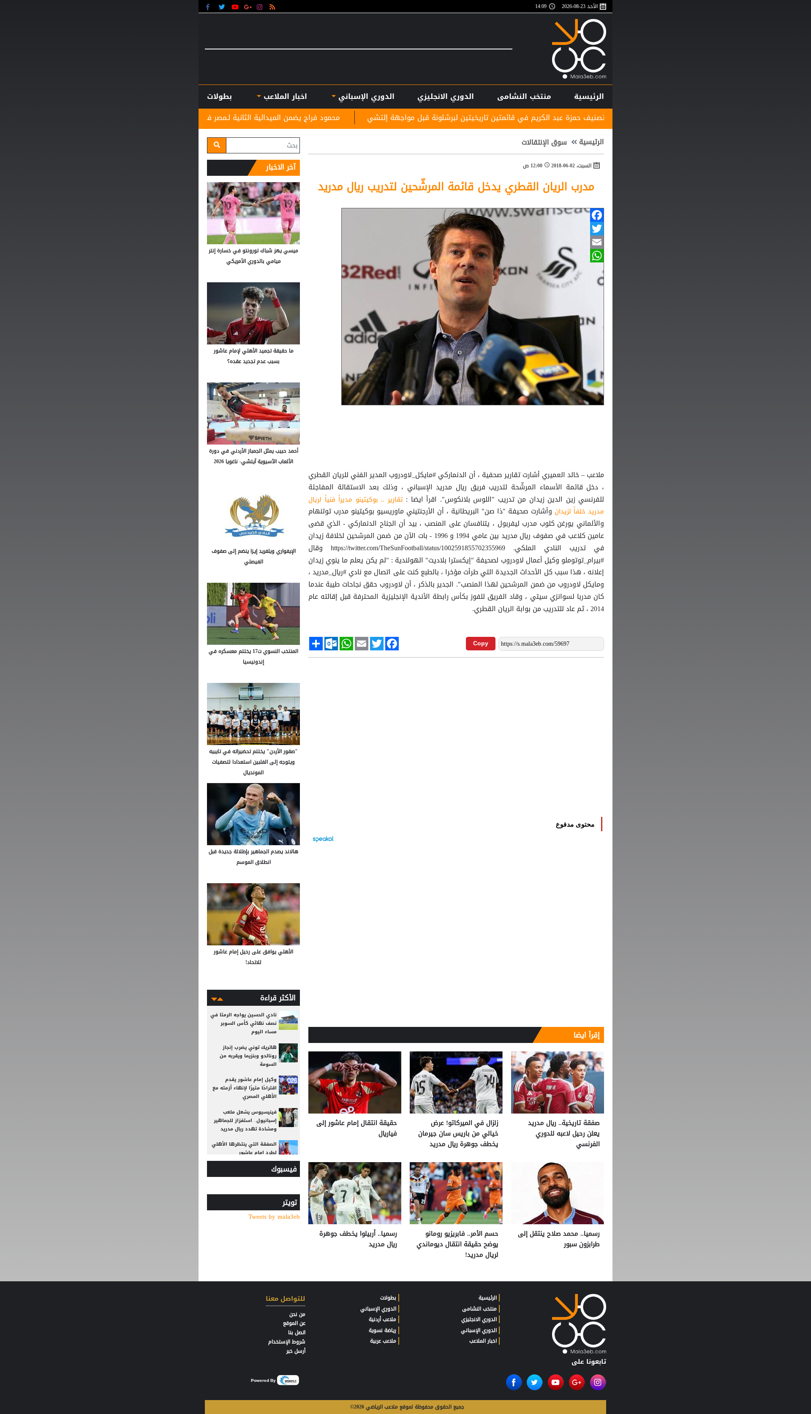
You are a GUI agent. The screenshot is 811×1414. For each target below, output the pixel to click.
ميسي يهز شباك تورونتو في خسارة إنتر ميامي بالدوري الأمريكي (253, 256)
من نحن (297, 1314)
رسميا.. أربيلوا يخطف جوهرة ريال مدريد (358, 1239)
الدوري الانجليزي (445, 96)
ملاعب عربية (383, 1341)
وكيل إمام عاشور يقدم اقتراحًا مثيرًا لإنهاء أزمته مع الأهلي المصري (244, 1088)
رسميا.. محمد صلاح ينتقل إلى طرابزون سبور (559, 1239)
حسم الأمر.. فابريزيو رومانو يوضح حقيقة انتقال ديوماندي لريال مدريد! (457, 1244)
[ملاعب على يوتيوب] (235, 6)
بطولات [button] (219, 96)
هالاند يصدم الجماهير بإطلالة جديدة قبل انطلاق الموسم (253, 857)
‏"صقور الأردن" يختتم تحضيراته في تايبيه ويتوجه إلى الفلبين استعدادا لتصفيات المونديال (253, 762)
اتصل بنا (296, 1332)
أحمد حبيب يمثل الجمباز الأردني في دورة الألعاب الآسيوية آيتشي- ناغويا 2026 (253, 456)
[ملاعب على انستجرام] (261, 6)
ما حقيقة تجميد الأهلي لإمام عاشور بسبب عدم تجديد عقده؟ (254, 356)
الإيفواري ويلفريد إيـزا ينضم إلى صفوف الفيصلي (254, 556)
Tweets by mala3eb (274, 1217)
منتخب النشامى (524, 96)
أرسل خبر (295, 1351)
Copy (480, 643)
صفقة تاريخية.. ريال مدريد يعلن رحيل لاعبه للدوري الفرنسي (564, 1133)
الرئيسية (589, 96)
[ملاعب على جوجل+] (248, 6)
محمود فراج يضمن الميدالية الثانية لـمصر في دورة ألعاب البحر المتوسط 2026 (305, 117)
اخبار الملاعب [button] (284, 96)
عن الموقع (294, 1323)
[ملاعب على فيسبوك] (210, 6)
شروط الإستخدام (286, 1342)
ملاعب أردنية (382, 1319)
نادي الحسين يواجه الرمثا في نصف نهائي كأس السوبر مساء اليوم (243, 1023)
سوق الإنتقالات (544, 142)
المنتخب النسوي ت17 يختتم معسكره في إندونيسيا (253, 656)
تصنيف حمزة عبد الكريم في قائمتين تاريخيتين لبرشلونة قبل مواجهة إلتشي (570, 117)
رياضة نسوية (382, 1330)
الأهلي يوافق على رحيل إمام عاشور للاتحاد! (253, 957)
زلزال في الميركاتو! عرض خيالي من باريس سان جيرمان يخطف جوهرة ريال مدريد (458, 1133)
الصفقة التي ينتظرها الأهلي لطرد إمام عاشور (244, 1148)
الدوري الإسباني (365, 96)
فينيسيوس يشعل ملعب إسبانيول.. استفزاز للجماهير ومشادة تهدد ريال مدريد (245, 1120)
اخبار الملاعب (483, 1341)
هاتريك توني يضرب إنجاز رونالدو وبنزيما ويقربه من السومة (248, 1055)
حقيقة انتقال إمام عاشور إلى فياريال (356, 1128)
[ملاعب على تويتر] (223, 6)
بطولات (388, 1298)
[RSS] (273, 6)
